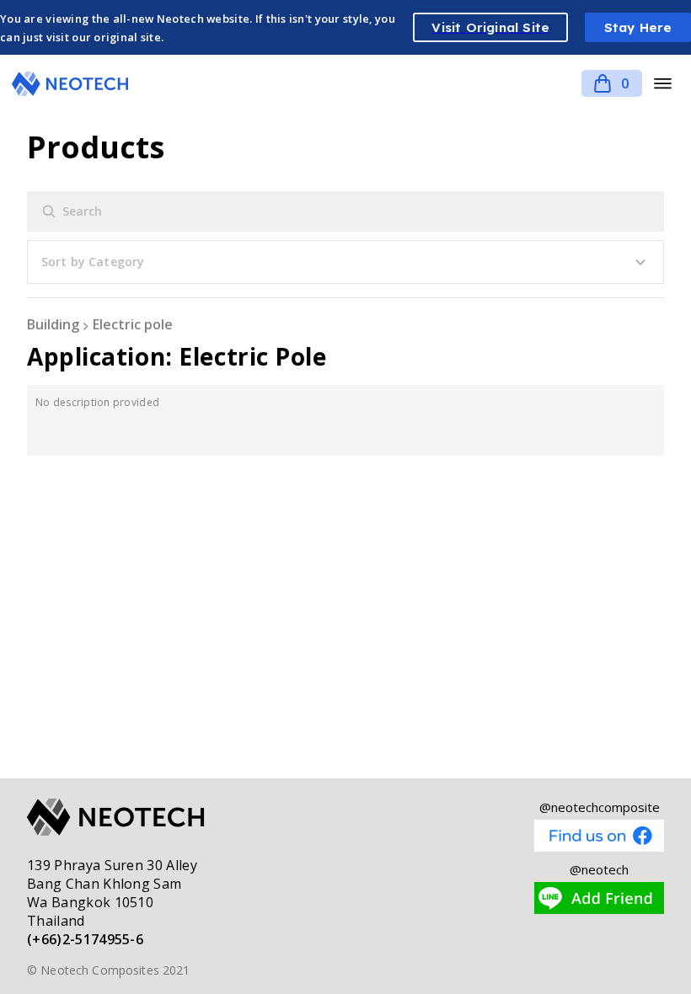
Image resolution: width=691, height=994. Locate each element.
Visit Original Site (490, 27)
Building (53, 324)
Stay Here (638, 27)
